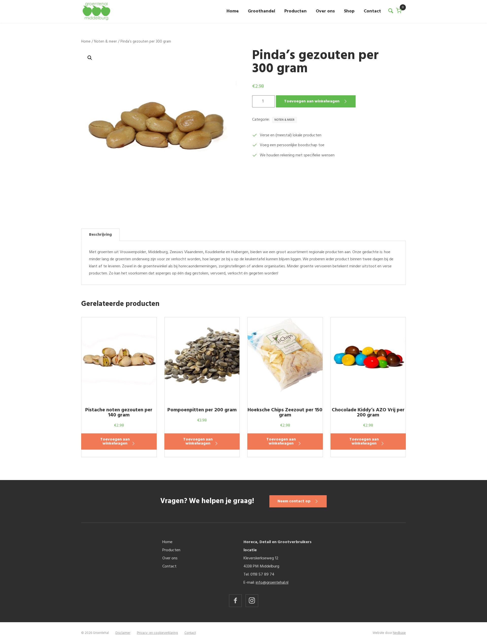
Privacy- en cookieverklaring (157, 633)
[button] (89, 57)
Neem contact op (293, 501)
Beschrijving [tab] (100, 234)
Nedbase (399, 633)
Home (233, 11)
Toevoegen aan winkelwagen (311, 101)
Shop (349, 11)
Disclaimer (122, 633)
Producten (295, 11)
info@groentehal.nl (272, 582)
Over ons (325, 11)
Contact (372, 11)
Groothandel (261, 11)
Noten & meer (105, 42)
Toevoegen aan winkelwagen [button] (115, 441)
